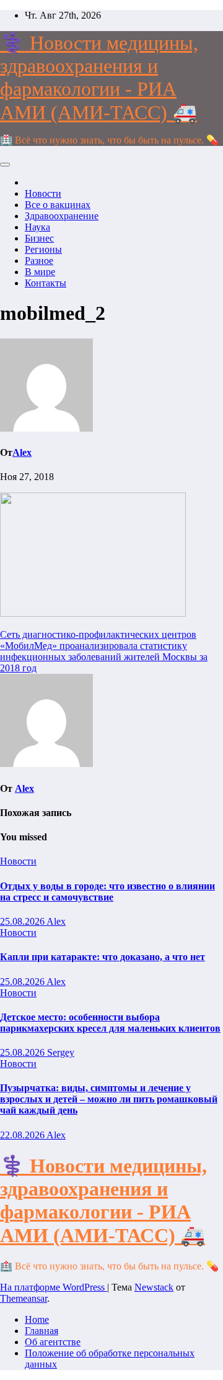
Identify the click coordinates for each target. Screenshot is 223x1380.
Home (37, 1319)
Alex (22, 452)
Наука (37, 227)
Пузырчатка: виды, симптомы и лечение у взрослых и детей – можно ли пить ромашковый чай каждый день (108, 1099)
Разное (39, 260)
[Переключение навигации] (5, 164)
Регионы (43, 249)
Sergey (60, 1052)
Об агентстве (53, 1342)
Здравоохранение (61, 216)
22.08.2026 (23, 1135)
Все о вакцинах (57, 204)
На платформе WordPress (53, 1287)
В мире (40, 271)
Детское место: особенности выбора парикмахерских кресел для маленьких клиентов (110, 1022)
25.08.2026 (23, 921)
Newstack (153, 1287)
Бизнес (39, 238)
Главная (41, 1330)
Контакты (45, 283)
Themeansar (23, 1298)
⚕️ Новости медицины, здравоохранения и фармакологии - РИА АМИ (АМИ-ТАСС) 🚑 (99, 78)
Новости (43, 193)
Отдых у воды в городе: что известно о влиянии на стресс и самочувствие (107, 891)
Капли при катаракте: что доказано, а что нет (102, 956)
